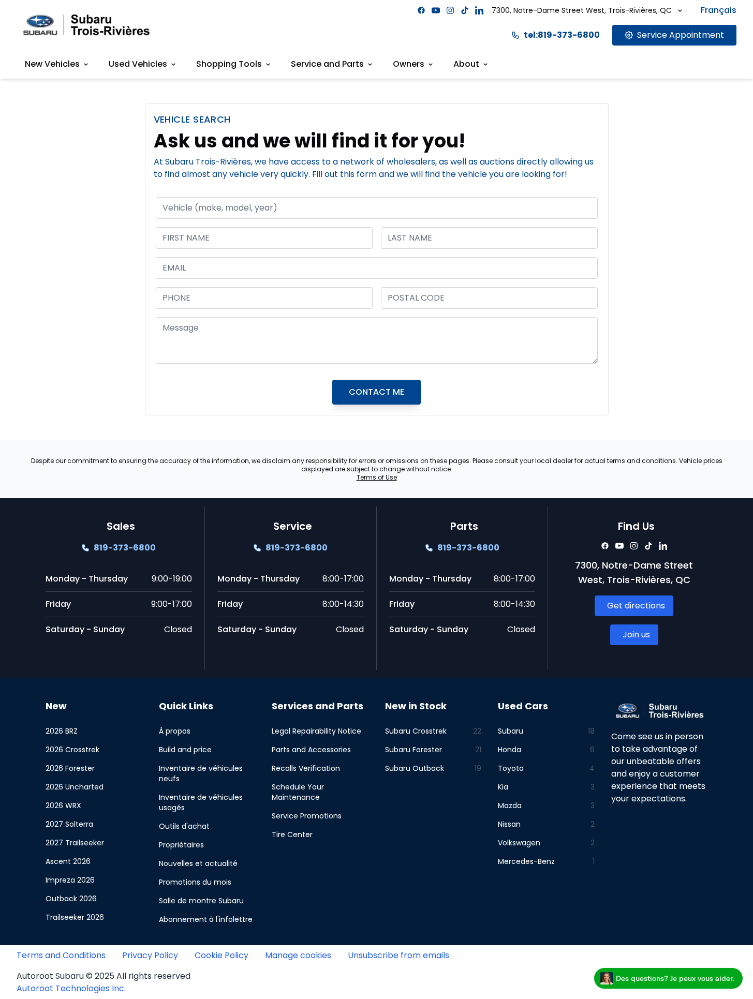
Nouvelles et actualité (198, 863)
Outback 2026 (71, 898)
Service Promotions (307, 816)
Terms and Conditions (61, 955)
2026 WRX (63, 805)
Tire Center (292, 834)
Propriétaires (181, 845)
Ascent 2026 (68, 861)
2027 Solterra (69, 824)
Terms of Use (377, 477)
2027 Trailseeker (75, 843)
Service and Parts (327, 64)
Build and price (185, 749)
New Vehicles (52, 64)
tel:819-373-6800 (562, 35)
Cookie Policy (221, 955)
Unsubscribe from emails (398, 955)
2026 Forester (70, 768)
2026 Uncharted (75, 787)
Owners (408, 64)
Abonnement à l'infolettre (206, 919)
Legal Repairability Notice (316, 731)
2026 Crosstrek (72, 749)
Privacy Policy (150, 955)
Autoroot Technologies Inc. (71, 988)
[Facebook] (421, 10)
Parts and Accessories (311, 749)
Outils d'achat (184, 826)
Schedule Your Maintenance (298, 792)
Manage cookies (298, 955)
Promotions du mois (195, 882)
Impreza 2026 (70, 880)
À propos (174, 731)
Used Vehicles (138, 64)
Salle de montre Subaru (201, 901)
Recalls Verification (306, 768)
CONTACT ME (376, 392)
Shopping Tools (229, 64)
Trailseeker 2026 (75, 917)
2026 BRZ (62, 731)
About (466, 64)
